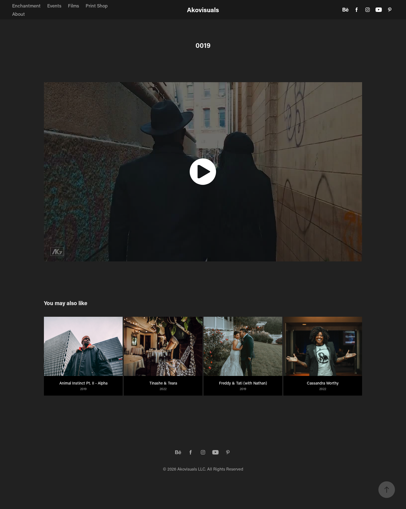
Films (73, 5)
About (18, 14)
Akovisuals (203, 10)
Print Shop (97, 5)
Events (54, 5)
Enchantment (26, 5)
